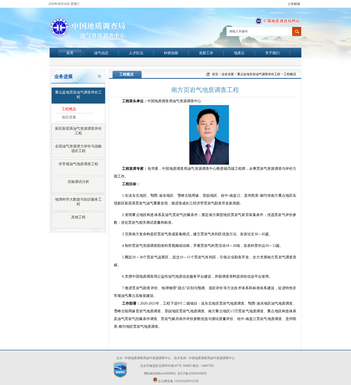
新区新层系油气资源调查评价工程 (78, 131)
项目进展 (69, 117)
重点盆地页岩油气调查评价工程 (78, 94)
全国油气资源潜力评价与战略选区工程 (78, 148)
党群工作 (206, 53)
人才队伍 (136, 53)
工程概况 (69, 109)
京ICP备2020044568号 (192, 373)
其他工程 (78, 217)
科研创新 (171, 53)
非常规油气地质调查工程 (78, 164)
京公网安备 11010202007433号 (178, 381)
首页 (69, 53)
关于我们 (272, 53)
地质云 (239, 53)
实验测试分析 (78, 182)
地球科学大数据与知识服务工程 (78, 202)
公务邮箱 (294, 4)
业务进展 (227, 74)
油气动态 (101, 53)
